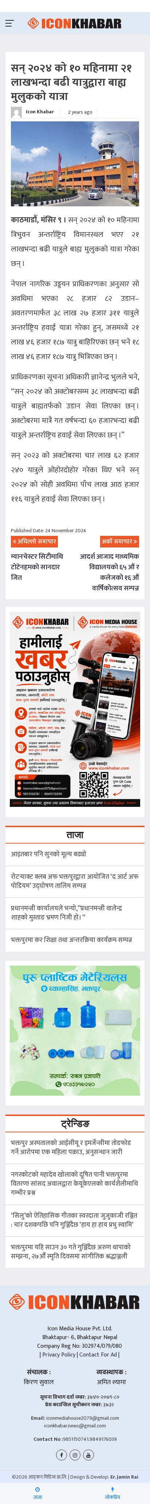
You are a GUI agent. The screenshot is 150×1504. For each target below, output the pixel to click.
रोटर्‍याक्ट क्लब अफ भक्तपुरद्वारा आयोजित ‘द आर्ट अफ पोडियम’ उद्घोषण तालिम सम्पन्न (74, 882)
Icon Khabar (39, 112)
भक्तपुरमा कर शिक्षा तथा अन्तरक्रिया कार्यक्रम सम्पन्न (71, 940)
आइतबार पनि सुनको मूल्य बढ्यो (48, 854)
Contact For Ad (98, 1355)
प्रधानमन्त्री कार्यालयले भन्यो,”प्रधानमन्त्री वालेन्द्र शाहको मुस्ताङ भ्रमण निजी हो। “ (66, 913)
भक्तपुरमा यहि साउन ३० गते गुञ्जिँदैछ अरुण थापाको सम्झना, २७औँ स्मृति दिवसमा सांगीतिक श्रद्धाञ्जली (71, 1252)
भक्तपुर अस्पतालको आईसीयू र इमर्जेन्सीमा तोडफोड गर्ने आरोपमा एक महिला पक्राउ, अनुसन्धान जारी (71, 1148)
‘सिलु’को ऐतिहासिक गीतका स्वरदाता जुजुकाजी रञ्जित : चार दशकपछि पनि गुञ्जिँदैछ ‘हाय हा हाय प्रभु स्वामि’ (74, 1220)
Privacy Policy (58, 1355)
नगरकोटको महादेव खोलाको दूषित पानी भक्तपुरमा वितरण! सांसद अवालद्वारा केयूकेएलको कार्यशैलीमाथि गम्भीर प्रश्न (74, 1183)
